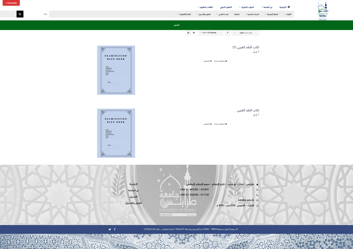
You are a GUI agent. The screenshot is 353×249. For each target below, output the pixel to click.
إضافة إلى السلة (219, 61)
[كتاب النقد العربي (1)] (116, 70)
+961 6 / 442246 (189, 195)
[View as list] (193, 33)
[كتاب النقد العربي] (116, 133)
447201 (205, 189)
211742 (205, 195)
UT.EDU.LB (149, 229)
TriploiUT (180, 229)
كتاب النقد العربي (248, 111)
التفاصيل (206, 61)
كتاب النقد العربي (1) (246, 47)
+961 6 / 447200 (189, 189)
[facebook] (115, 229)
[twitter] (110, 229)
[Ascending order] (227, 33)
